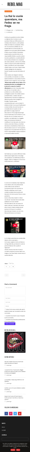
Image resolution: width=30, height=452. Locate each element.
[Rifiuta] (28, 447)
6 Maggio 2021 (9, 30)
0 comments (9, 32)
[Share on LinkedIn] (12, 263)
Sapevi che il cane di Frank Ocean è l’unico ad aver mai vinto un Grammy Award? (14, 398)
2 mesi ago (8, 365)
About (3, 427)
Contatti (4, 430)
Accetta (13, 449)
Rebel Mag (20, 30)
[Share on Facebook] (9, 263)
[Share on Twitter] (11, 263)
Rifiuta (18, 449)
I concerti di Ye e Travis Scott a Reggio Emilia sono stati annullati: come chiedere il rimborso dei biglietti (15, 371)
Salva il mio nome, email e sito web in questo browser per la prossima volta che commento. (15, 311)
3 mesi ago (8, 375)
